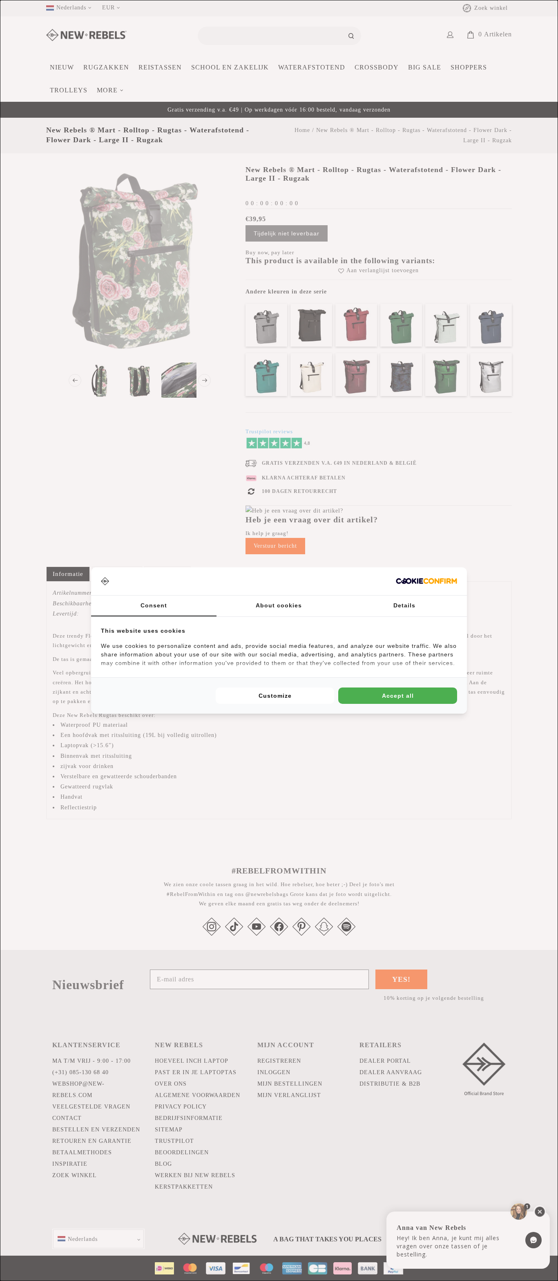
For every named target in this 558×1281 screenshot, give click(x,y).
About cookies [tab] (279, 605)
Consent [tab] (154, 605)
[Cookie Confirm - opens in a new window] (426, 581)
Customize (275, 695)
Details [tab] (404, 605)
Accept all (398, 695)
